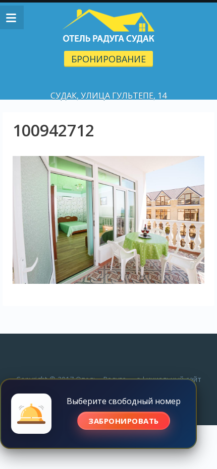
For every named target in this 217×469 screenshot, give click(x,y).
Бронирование (108, 59)
